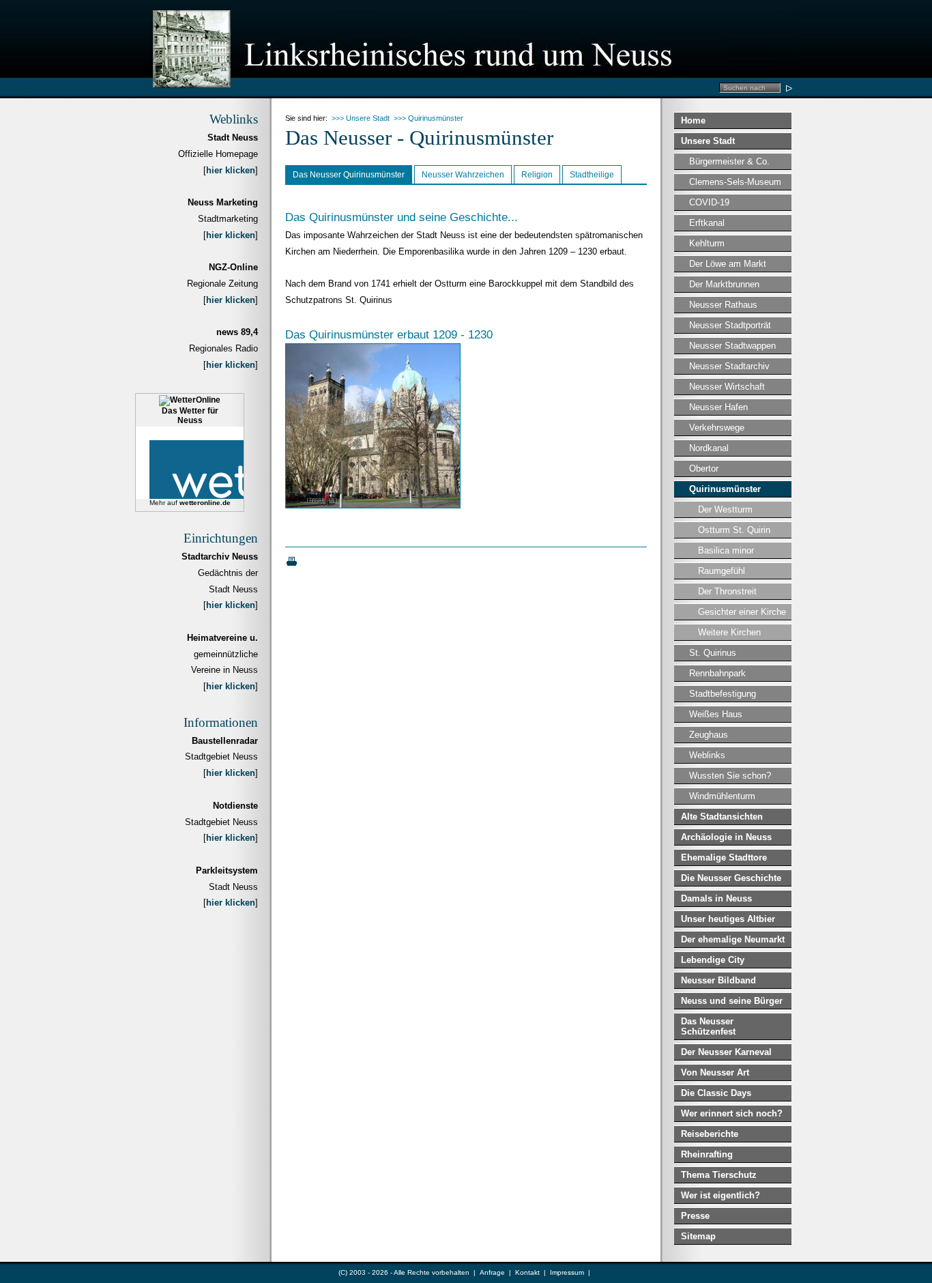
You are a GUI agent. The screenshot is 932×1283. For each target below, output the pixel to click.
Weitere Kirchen (729, 632)
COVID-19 (709, 202)
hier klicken (230, 170)
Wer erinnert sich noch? (732, 1113)
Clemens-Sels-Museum (735, 182)
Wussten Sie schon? (730, 775)
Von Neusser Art (715, 1072)
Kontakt (527, 1272)
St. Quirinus (712, 653)
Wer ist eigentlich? (720, 1195)
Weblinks (707, 755)
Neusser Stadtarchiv (729, 366)
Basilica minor (726, 550)
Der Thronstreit (727, 591)
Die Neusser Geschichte (731, 878)
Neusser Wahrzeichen (463, 174)
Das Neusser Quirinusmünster (349, 174)
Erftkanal (707, 223)
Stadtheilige (592, 174)
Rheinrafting (707, 1154)
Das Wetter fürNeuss (190, 415)
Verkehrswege (716, 427)
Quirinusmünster (725, 489)
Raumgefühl (721, 571)
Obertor (703, 468)
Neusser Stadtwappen (732, 346)
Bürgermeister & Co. (729, 161)
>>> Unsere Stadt (361, 118)
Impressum (567, 1272)
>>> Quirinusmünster (428, 118)
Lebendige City (712, 960)
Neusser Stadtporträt (730, 325)
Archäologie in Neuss (726, 837)
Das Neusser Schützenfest (708, 1026)
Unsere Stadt (708, 141)
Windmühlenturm (722, 796)
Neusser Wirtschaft (727, 386)
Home (693, 120)
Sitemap (698, 1236)
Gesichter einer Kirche (742, 612)
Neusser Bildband (718, 980)
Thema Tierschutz (719, 1175)
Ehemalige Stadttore (724, 857)
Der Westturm (725, 509)
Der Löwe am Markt (727, 264)
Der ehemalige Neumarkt (733, 939)
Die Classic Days (716, 1093)
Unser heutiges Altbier (728, 919)
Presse (695, 1216)
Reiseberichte (709, 1134)
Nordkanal (709, 448)
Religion (537, 174)
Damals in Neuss (716, 898)
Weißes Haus (715, 714)
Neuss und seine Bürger (732, 1001)
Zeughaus (708, 735)
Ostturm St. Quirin (734, 530)
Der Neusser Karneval (726, 1052)
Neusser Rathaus (723, 305)
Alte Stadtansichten (722, 816)
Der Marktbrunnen (724, 284)
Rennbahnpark (717, 673)
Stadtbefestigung (722, 694)
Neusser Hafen (718, 407)
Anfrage (492, 1272)
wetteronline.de (205, 502)
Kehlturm (707, 243)
